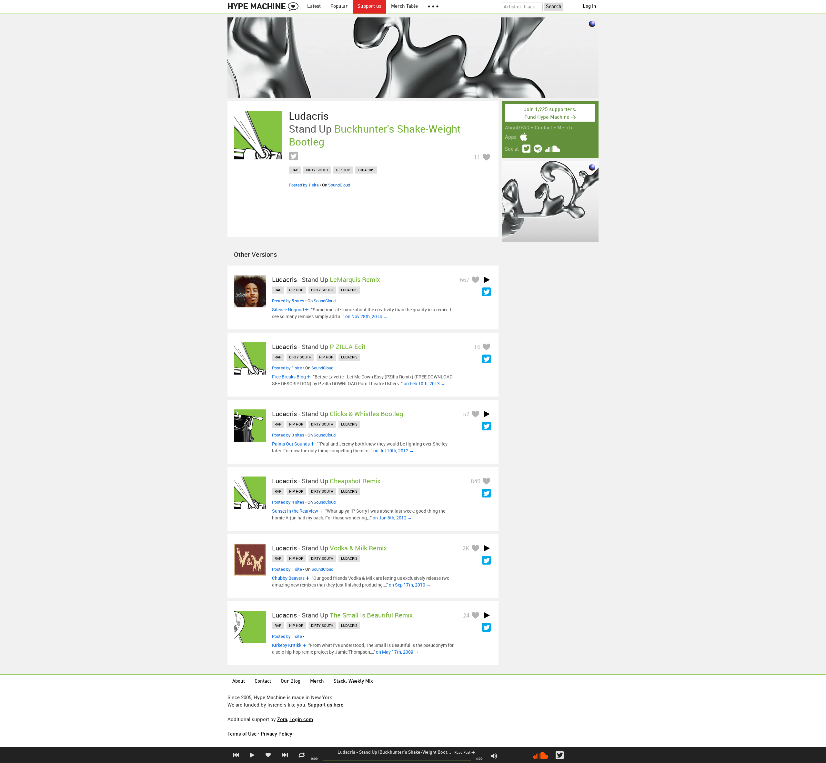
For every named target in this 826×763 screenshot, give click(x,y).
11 (477, 157)
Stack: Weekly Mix (353, 681)
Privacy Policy (276, 733)
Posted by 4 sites (288, 502)
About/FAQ (517, 128)
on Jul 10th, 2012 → (393, 450)
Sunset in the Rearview (295, 511)
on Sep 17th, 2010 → (410, 585)
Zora (282, 719)
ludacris (366, 169)
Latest (314, 6)
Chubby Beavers (288, 578)
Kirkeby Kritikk (286, 645)
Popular (339, 6)
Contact (543, 128)
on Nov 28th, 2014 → (366, 316)
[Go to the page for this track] (258, 135)
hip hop (343, 169)
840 (475, 481)
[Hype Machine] (264, 7)
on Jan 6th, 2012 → (392, 518)
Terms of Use (242, 733)
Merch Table (404, 6)
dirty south (317, 169)
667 (464, 280)
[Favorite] (486, 157)
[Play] (486, 280)
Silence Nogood (288, 309)
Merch (564, 128)
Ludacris (346, 752)
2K (465, 548)
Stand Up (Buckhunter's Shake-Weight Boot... (405, 752)
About (238, 681)
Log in (589, 6)
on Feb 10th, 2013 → (424, 383)
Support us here (325, 704)
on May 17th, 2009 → (397, 652)
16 (477, 347)
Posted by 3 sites (288, 435)
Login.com (301, 719)
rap (294, 169)
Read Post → (464, 753)
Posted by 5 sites (288, 301)
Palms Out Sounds (291, 444)
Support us (369, 6)
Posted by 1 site (304, 185)
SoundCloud (339, 185)
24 (466, 615)
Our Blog (290, 681)
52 (466, 414)
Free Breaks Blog (289, 377)
